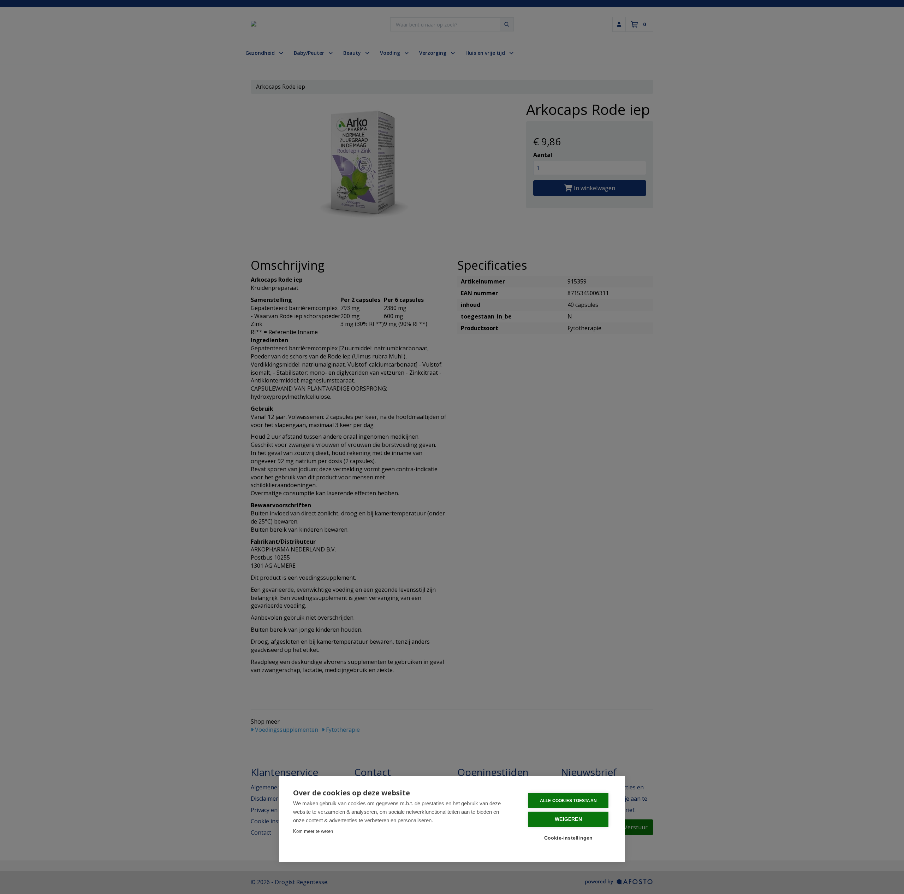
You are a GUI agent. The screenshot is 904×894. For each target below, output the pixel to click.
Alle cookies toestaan (568, 800)
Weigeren (568, 819)
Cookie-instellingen (568, 838)
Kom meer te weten (313, 831)
